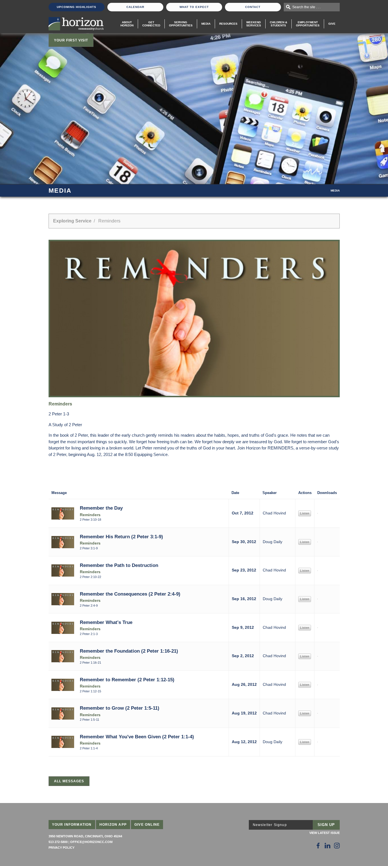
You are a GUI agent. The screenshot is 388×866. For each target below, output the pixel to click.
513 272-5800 (58, 842)
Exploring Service (72, 220)
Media (205, 23)
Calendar (135, 7)
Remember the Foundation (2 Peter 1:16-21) (129, 650)
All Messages (69, 781)
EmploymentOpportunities (308, 24)
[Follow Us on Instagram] (337, 845)
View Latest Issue (324, 833)
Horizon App (113, 825)
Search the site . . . (306, 7)
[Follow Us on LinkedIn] (327, 845)
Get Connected (151, 24)
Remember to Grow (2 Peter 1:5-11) (119, 708)
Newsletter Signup (270, 825)
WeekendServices (253, 24)
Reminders (90, 515)
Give (331, 23)
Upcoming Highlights (76, 7)
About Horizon (126, 24)
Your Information (72, 825)
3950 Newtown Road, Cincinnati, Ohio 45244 (85, 836)
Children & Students (278, 24)
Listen (304, 513)
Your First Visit (71, 40)
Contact (252, 7)
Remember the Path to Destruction (119, 565)
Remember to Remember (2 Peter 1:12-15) (127, 679)
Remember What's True (106, 622)
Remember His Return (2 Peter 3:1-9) (121, 536)
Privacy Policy (61, 847)
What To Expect (194, 7)
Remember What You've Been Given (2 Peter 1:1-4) (137, 736)
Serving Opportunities (181, 24)
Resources (228, 23)
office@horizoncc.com (91, 842)
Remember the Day (101, 507)
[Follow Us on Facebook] (318, 845)
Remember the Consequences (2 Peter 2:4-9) (130, 593)
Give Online (147, 825)
